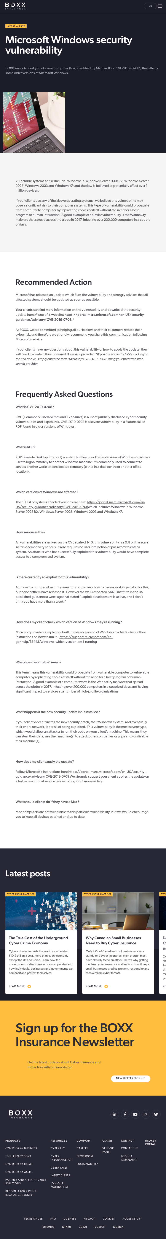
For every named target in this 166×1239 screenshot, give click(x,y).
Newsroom (85, 1156)
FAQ (53, 1219)
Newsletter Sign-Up (130, 1078)
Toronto (48, 1226)
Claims (107, 1140)
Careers (82, 1148)
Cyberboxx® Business (21, 1148)
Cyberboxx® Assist (19, 1172)
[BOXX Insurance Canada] (21, 1114)
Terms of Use (33, 1219)
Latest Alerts (60, 1175)
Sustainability (87, 1164)
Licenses (70, 1219)
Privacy (89, 1219)
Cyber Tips (58, 1148)
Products (12, 1140)
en (150, 6)
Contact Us (129, 1148)
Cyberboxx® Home (18, 1164)
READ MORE (17, 986)
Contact (127, 1140)
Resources (59, 1140)
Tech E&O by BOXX (18, 1156)
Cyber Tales (59, 1168)
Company (84, 1140)
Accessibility (132, 1219)
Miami (66, 1226)
